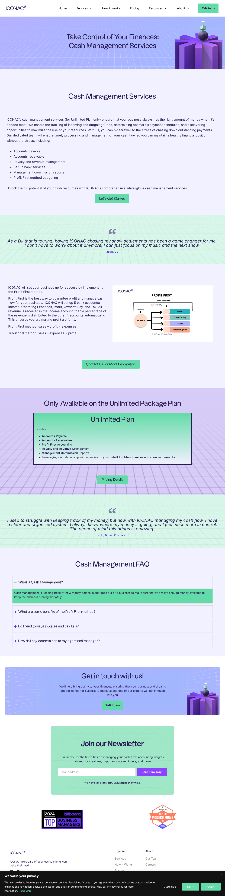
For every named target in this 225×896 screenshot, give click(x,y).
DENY (190, 886)
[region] (112, 883)
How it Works (111, 8)
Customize (170, 886)
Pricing (134, 8)
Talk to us (208, 8)
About (181, 8)
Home (63, 8)
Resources (156, 8)
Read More (25, 890)
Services (82, 8)
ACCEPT (211, 886)
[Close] (221, 875)
